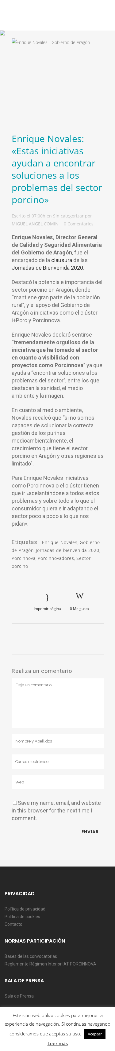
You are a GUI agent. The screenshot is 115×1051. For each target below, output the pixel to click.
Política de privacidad (25, 909)
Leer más (58, 1043)
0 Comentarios (79, 224)
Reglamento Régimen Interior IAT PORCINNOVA (50, 964)
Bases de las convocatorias (31, 956)
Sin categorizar (68, 216)
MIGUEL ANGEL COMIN (35, 224)
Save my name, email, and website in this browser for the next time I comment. (56, 810)
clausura (61, 260)
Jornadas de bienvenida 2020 (67, 550)
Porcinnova (24, 558)
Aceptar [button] (95, 1034)
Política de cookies (22, 916)
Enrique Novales (60, 542)
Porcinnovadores (56, 558)
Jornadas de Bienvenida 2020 (47, 268)
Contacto (13, 924)
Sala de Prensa (19, 996)
